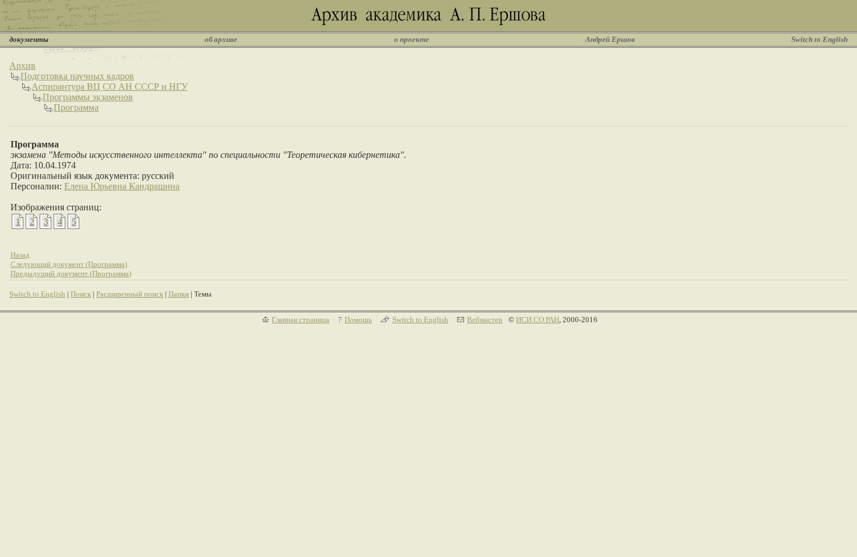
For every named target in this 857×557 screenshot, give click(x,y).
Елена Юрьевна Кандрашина (122, 186)
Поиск (81, 294)
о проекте (411, 39)
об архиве (221, 39)
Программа (76, 107)
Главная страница (300, 319)
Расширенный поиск (129, 294)
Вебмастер (485, 319)
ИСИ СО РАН (537, 319)
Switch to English (819, 39)
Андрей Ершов (610, 39)
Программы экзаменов (88, 97)
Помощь (358, 319)
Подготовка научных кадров (77, 76)
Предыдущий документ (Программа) (70, 273)
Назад (20, 255)
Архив (22, 65)
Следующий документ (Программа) (68, 264)
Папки (178, 294)
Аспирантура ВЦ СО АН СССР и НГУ (109, 86)
